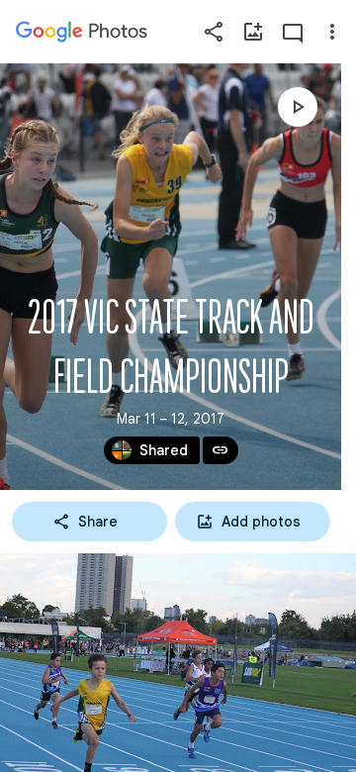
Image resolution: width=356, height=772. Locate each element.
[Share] (213, 31)
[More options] (332, 31)
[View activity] (292, 31)
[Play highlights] (297, 107)
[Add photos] (253, 31)
